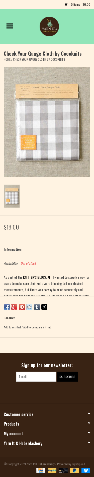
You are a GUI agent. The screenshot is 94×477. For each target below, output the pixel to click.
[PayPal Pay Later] (74, 470)
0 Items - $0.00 (80, 4)
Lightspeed (78, 464)
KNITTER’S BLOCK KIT (37, 277)
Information (13, 249)
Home (7, 59)
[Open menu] (10, 26)
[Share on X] (44, 307)
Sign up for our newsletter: (47, 365)
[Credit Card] (40, 470)
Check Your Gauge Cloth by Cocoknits (39, 59)
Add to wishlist (13, 327)
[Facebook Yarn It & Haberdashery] (43, 392)
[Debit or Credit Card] (62, 470)
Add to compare (33, 327)
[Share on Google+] (14, 307)
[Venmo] (85, 470)
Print (48, 327)
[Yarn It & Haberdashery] (57, 25)
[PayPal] (51, 470)
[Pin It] (22, 307)
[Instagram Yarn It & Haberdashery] (51, 392)
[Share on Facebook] (7, 307)
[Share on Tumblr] (37, 307)
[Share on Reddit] (29, 307)
